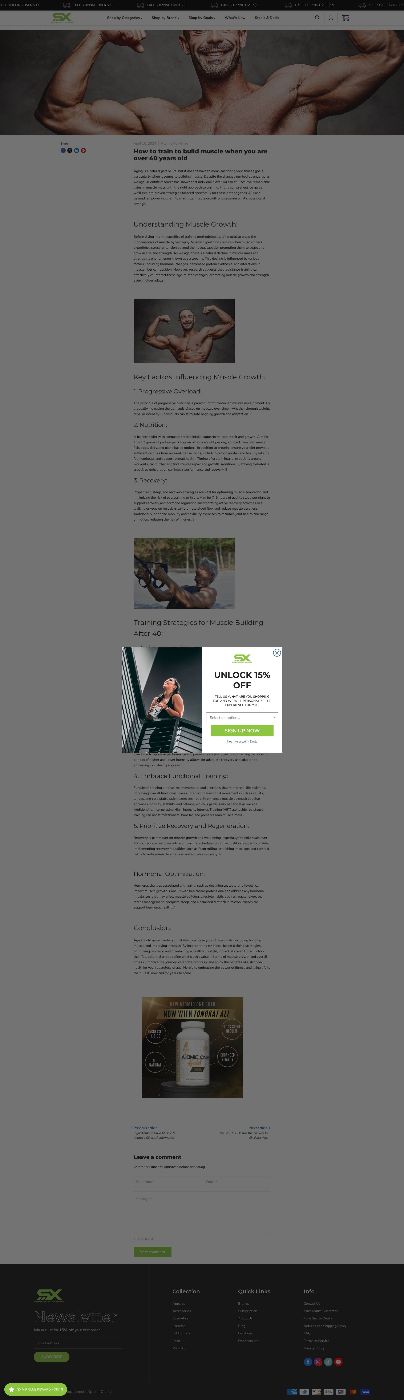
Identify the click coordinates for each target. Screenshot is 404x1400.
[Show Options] (274, 718)
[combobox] (241, 718)
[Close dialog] (277, 652)
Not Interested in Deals (242, 742)
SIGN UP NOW (242, 730)
